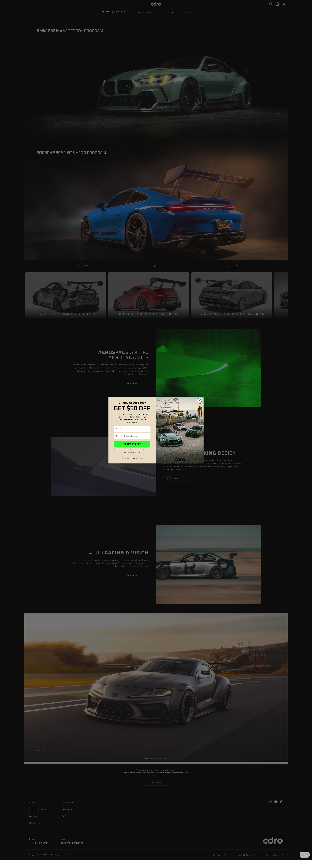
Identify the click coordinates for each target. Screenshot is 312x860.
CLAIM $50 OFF (132, 444)
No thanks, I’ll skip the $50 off (132, 458)
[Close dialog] (200, 400)
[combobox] (118, 436)
